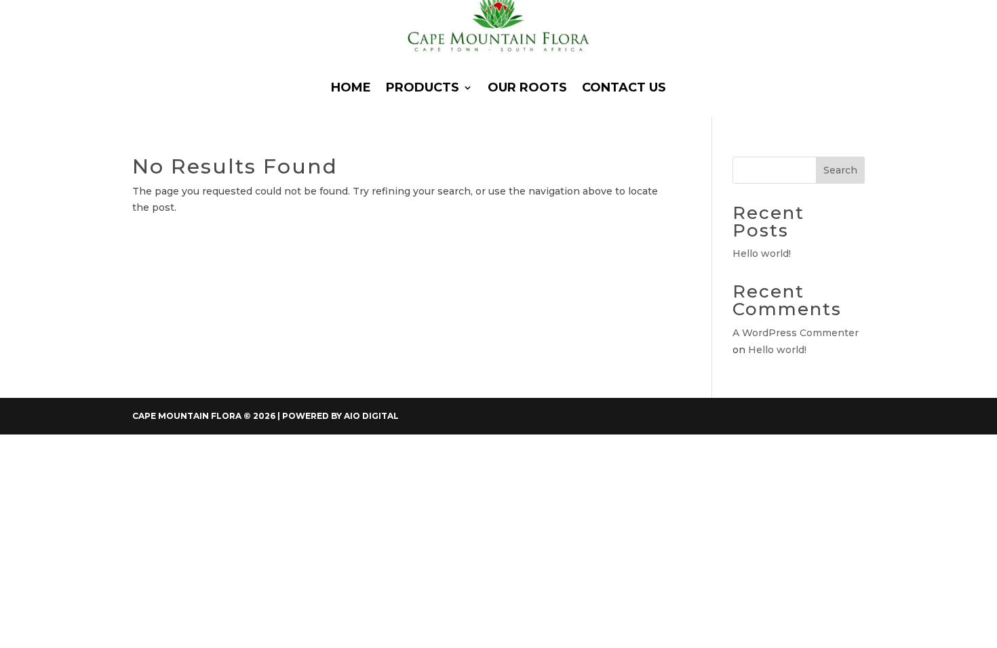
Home (351, 87)
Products (422, 87)
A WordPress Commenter (795, 333)
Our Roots (527, 87)
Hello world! (761, 253)
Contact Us (624, 87)
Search (840, 170)
